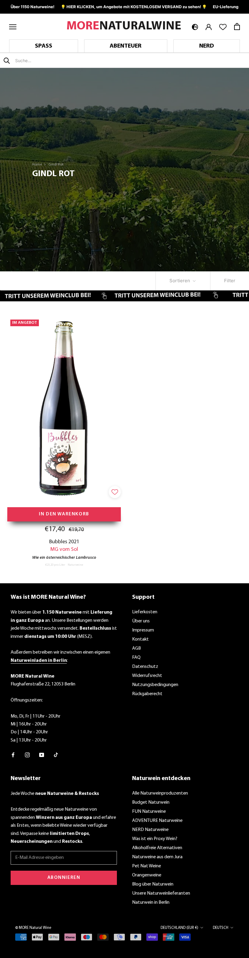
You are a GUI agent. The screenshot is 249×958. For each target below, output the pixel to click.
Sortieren (180, 280)
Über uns (141, 621)
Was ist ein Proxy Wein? (154, 838)
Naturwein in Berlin (150, 902)
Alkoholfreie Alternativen (157, 848)
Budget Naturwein (150, 802)
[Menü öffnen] (12, 26)
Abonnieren (63, 877)
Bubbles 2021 (64, 542)
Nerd (206, 46)
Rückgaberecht (147, 694)
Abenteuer (126, 46)
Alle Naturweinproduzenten (160, 793)
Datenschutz (145, 666)
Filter (229, 280)
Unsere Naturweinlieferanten (161, 893)
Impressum (143, 630)
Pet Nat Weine (146, 866)
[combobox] (51, 60)
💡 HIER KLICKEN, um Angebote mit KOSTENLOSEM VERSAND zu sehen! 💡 (134, 6)
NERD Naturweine (150, 829)
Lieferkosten (144, 612)
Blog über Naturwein (152, 884)
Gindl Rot (55, 164)
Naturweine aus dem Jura (157, 857)
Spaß (43, 46)
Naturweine (75, 565)
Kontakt (140, 639)
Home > (39, 164)
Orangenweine (146, 875)
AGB (136, 648)
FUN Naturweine (149, 811)
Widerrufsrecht (147, 675)
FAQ (136, 657)
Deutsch (220, 928)
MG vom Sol (64, 549)
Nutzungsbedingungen (155, 684)
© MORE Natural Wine (33, 928)
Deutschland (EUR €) (179, 928)
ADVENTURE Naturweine (157, 820)
